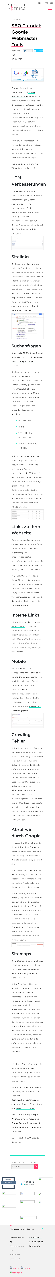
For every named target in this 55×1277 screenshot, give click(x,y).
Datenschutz (35, 1237)
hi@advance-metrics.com (22, 1229)
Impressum (34, 1246)
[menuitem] (46, 3)
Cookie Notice (36, 1242)
